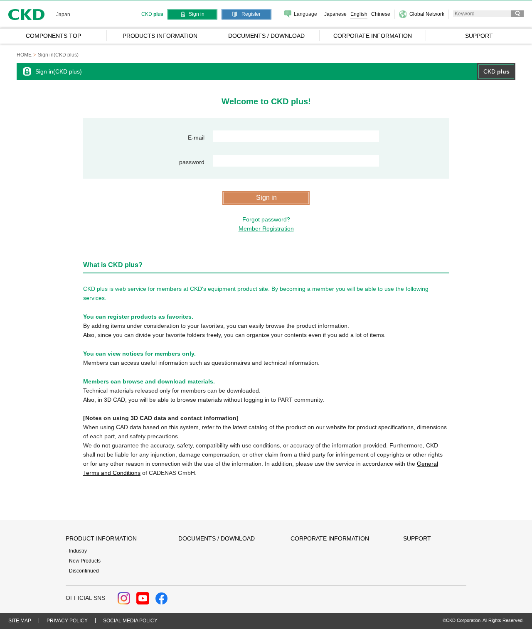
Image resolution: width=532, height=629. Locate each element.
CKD (26, 14)
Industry (78, 551)
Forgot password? (266, 219)
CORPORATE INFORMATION (330, 538)
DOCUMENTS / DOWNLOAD (216, 538)
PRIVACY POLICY (67, 621)
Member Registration (266, 228)
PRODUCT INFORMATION (101, 538)
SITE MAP (19, 621)
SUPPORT (417, 538)
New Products (85, 561)
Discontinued (84, 571)
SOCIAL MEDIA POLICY (130, 621)
